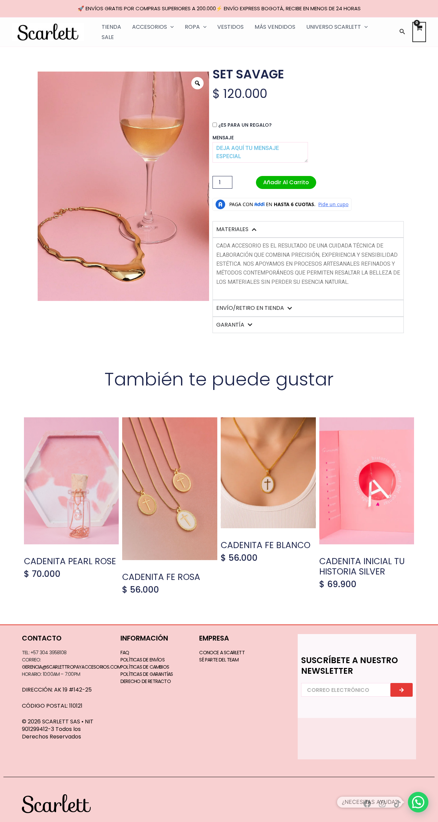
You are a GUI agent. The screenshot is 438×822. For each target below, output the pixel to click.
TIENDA (111, 27)
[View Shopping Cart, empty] (419, 32)
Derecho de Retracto (145, 681)
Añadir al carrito (286, 182)
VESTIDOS (230, 27)
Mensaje (223, 137)
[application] (170, 27)
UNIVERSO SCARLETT (333, 27)
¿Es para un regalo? (245, 125)
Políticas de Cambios (144, 666)
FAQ (124, 652)
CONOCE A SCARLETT (221, 652)
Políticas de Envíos (142, 659)
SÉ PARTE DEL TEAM (218, 659)
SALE (108, 37)
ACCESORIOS (149, 27)
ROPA (192, 27)
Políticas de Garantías (146, 674)
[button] (402, 32)
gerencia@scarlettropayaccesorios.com (71, 666)
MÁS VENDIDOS (275, 27)
